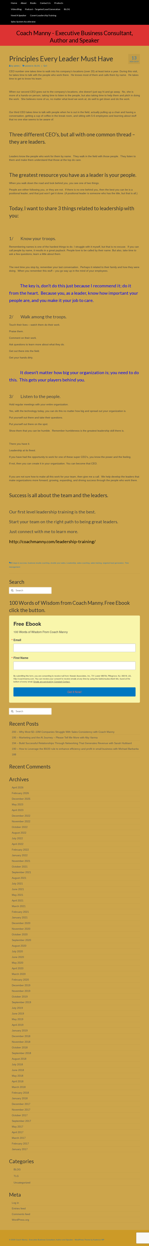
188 (14, 754)
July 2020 (17, 951)
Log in (15, 1202)
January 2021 (20, 917)
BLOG (37, 66)
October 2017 (20, 1115)
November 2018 (21, 1041)
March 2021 (19, 906)
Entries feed (19, 1208)
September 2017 (21, 1120)
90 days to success (19, 563)
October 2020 (20, 934)
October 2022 (20, 827)
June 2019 (18, 1013)
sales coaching (83, 563)
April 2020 (17, 968)
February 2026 (20, 793)
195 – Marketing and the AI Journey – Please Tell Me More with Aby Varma (55, 737)
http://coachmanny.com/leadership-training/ (52, 541)
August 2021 (19, 877)
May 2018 (17, 1075)
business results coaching (38, 563)
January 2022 (20, 855)
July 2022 (17, 838)
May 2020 (17, 962)
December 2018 (21, 1036)
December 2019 (21, 985)
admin (16, 66)
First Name (20, 657)
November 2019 (21, 990)
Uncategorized (22, 1182)
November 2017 (21, 1109)
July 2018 (17, 1064)
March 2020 (19, 974)
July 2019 (17, 1007)
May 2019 (17, 1019)
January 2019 (20, 1030)
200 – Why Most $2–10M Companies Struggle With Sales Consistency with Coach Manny (63, 731)
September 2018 (21, 1053)
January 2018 (20, 1098)
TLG (16, 1176)
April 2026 (17, 787)
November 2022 (21, 821)
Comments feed (21, 1214)
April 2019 (17, 1024)
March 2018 (19, 1087)
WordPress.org (20, 1219)
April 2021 (17, 900)
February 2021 (20, 911)
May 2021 (17, 894)
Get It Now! (74, 692)
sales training (96, 563)
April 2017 (17, 1132)
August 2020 (19, 945)
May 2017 (17, 1126)
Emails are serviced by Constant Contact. (51, 681)
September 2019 (21, 1002)
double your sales (58, 563)
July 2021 (17, 883)
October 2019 (20, 996)
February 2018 (20, 1092)
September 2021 (21, 872)
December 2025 (21, 798)
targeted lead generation (113, 563)
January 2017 (20, 1149)
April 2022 (17, 844)
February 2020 (20, 979)
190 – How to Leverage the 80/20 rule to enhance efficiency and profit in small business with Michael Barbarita (75, 748)
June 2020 (18, 957)
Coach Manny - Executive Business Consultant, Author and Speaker (74, 36)
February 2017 (20, 1143)
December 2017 (21, 1104)
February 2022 (20, 849)
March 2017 (19, 1137)
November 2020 (21, 928)
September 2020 (21, 940)
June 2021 (18, 889)
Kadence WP (98, 1240)
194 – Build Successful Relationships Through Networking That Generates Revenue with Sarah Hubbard (72, 743)
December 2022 (21, 815)
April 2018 (17, 1081)
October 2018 (20, 1047)
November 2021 (21, 860)
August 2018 (19, 1058)
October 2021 (20, 866)
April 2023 (17, 810)
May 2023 (17, 804)
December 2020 (21, 923)
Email (17, 639)
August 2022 (19, 832)
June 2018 (18, 1070)
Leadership (71, 563)
